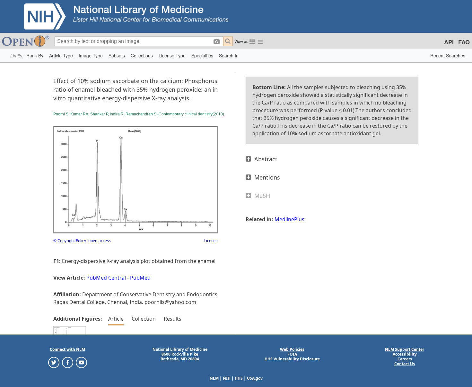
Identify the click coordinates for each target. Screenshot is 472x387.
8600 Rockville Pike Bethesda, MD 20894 (180, 356)
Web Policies (292, 349)
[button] (35, 55)
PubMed (140, 277)
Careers (405, 359)
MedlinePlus (289, 219)
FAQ (464, 42)
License (211, 240)
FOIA (292, 354)
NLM (214, 378)
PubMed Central (106, 277)
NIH (227, 378)
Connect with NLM (67, 349)
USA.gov (255, 378)
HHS (239, 378)
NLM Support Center (404, 349)
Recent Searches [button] (447, 55)
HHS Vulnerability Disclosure (292, 359)
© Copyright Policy (69, 240)
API (449, 42)
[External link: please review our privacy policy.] (53, 362)
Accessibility (405, 354)
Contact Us (404, 363)
